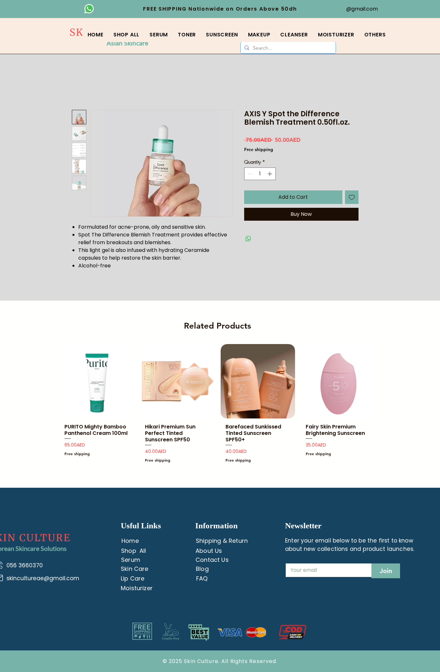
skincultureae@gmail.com (42, 578)
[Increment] (270, 174)
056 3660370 (25, 565)
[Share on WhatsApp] (248, 239)
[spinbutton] (259, 174)
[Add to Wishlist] (352, 197)
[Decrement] (249, 174)
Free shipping (258, 149)
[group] (217, 406)
